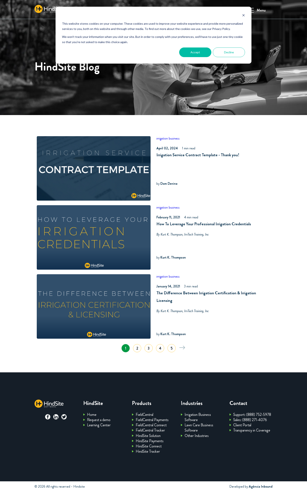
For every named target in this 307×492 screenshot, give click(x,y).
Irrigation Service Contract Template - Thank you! (197, 155)
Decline (229, 52)
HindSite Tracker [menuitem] (148, 451)
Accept (195, 52)
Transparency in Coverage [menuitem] (251, 430)
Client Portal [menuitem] (242, 425)
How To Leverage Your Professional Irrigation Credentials (203, 224)
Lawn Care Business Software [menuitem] (199, 427)
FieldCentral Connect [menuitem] (151, 425)
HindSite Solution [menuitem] (148, 435)
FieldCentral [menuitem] (144, 414)
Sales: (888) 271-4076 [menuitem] (250, 420)
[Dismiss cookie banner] (243, 15)
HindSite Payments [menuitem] (150, 441)
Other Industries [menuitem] (197, 435)
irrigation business (168, 138)
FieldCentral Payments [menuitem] (152, 420)
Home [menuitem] (91, 414)
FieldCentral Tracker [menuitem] (150, 430)
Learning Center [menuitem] (99, 425)
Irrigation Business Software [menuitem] (198, 417)
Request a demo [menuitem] (98, 420)
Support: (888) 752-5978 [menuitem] (252, 414)
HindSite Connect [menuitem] (149, 446)
